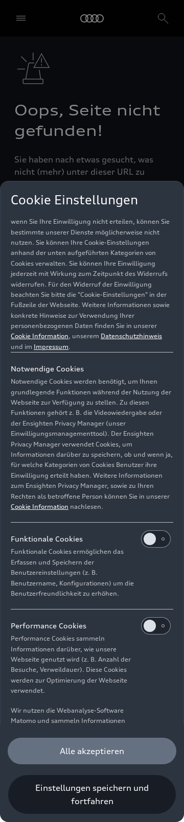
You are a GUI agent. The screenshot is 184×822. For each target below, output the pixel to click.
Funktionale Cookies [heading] (47, 538)
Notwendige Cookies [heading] (47, 368)
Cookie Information (39, 336)
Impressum (51, 346)
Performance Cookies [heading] (48, 625)
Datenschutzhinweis (131, 336)
